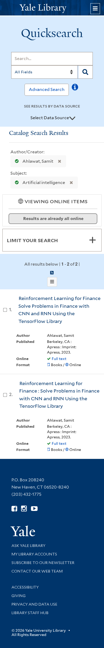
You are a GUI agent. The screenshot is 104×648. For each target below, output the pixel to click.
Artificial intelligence (44, 182)
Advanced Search (47, 89)
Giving (18, 596)
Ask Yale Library (28, 545)
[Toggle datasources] (72, 118)
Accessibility (25, 587)
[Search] (85, 72)
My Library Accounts (34, 554)
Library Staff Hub (30, 613)
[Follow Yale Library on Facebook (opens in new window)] (14, 508)
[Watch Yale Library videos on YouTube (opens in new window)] (34, 508)
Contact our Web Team (37, 571)
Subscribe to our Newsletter (42, 563)
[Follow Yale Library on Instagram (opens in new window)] (24, 508)
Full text (59, 359)
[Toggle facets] (92, 240)
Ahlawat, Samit (38, 161)
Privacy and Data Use (34, 604)
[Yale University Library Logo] (52, 8)
